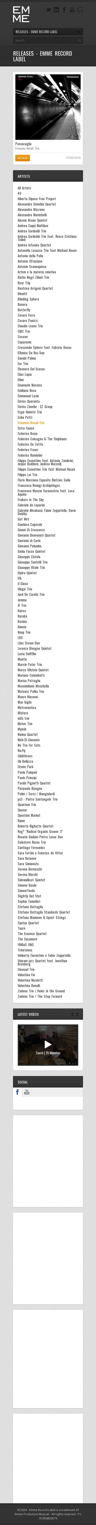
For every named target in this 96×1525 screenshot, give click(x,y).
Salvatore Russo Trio (32, 842)
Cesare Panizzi (28, 320)
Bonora (22, 304)
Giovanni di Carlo (29, 540)
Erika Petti (25, 417)
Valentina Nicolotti (30, 980)
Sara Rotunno (27, 858)
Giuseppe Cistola (29, 556)
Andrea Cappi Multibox (33, 225)
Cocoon (23, 336)
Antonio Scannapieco (32, 266)
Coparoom (24, 342)
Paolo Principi (27, 777)
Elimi (21, 379)
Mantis (22, 659)
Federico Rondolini (30, 455)
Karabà (22, 616)
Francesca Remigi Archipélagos (39, 485)
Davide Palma (27, 358)
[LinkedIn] (56, 10)
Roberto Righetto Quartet (35, 826)
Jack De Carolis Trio (31, 594)
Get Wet (23, 519)
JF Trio (22, 605)
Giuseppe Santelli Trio (33, 562)
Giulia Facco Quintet (31, 551)
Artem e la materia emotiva (37, 272)
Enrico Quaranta (29, 401)
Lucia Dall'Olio (27, 653)
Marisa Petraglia (29, 680)
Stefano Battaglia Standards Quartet (44, 912)
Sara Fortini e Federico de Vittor (40, 853)
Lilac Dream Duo (29, 643)
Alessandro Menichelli (32, 215)
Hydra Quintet (27, 573)
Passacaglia (23, 143)
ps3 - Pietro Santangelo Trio (38, 799)
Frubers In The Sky (31, 499)
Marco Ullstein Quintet (33, 670)
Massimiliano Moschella (33, 686)
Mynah (22, 729)
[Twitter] (48, 10)
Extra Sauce (26, 428)
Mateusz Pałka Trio (31, 691)
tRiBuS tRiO (26, 944)
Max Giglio (25, 702)
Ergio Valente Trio (30, 412)
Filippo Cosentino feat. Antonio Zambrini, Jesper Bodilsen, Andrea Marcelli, (46, 462)
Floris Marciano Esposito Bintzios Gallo (44, 480)
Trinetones (25, 950)
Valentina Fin (26, 974)
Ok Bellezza (25, 761)
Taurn (21, 928)
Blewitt (22, 293)
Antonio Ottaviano (30, 261)
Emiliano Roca (27, 390)
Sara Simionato (28, 863)
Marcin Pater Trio (30, 664)
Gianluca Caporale (30, 524)
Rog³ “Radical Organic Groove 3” (40, 831)
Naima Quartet (28, 734)
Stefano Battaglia (30, 906)
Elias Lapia (25, 374)
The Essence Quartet (32, 933)
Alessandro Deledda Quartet (37, 204)
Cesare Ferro (26, 315)
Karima (22, 621)
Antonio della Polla (30, 255)
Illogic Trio (25, 589)
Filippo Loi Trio (27, 474)
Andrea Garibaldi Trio (32, 231)
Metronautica (27, 707)
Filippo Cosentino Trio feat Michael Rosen (46, 469)
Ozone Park (25, 766)
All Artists (24, 188)
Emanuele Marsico (30, 385)
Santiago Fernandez (31, 847)
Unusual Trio (26, 969)
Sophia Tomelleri (29, 901)
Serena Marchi (28, 874)
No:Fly (21, 750)
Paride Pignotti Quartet (34, 783)
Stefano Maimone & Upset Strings (42, 917)
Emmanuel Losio (28, 396)
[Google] (80, 10)
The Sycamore (27, 939)
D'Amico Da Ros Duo (31, 352)
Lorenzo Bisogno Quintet (34, 648)
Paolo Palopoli (27, 772)
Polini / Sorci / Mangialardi (36, 793)
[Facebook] (64, 10)
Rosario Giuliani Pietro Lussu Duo (40, 836)
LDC (20, 637)
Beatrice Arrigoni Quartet (35, 288)
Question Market (29, 815)
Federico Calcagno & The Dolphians (42, 439)
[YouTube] (72, 10)
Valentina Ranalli (29, 985)
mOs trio (23, 718)
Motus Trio (25, 723)
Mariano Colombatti (31, 675)
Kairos (22, 610)
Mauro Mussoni (28, 696)
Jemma (22, 600)
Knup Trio (24, 632)
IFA (19, 578)
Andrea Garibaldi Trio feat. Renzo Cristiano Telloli (47, 238)
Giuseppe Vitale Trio (31, 567)
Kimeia (22, 627)
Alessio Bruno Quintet (32, 220)
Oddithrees (25, 756)
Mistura (23, 713)
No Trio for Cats (29, 745)
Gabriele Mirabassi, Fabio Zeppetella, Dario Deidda (47, 512)
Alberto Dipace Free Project (37, 198)
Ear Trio (23, 363)
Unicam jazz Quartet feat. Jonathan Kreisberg (42, 962)
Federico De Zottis (30, 444)
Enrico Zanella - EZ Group (35, 406)
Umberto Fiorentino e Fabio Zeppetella (44, 955)
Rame (21, 820)
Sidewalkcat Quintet (31, 880)
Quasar (22, 810)
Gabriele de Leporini (31, 505)
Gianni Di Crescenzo (31, 529)
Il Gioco (23, 583)
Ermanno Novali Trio (27, 148)
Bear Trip (24, 283)
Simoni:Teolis (26, 890)
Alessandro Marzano (31, 209)
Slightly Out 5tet (29, 896)
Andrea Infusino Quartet (34, 245)
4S (19, 193)
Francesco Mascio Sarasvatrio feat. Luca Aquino (46, 492)
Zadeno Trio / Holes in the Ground (41, 991)
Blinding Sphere (28, 299)
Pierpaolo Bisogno (30, 788)
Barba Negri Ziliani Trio (33, 277)
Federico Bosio (28, 433)
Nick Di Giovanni (28, 739)
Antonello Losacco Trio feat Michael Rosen (47, 250)
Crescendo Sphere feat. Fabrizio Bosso (44, 347)
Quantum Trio (27, 804)
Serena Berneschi (30, 869)
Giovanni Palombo (29, 546)
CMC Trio (24, 331)
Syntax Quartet (28, 923)
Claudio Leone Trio (30, 326)
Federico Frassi (28, 449)
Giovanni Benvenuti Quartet (36, 535)
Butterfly (24, 309)
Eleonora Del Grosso (31, 369)
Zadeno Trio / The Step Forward (40, 996)
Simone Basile (27, 885)
